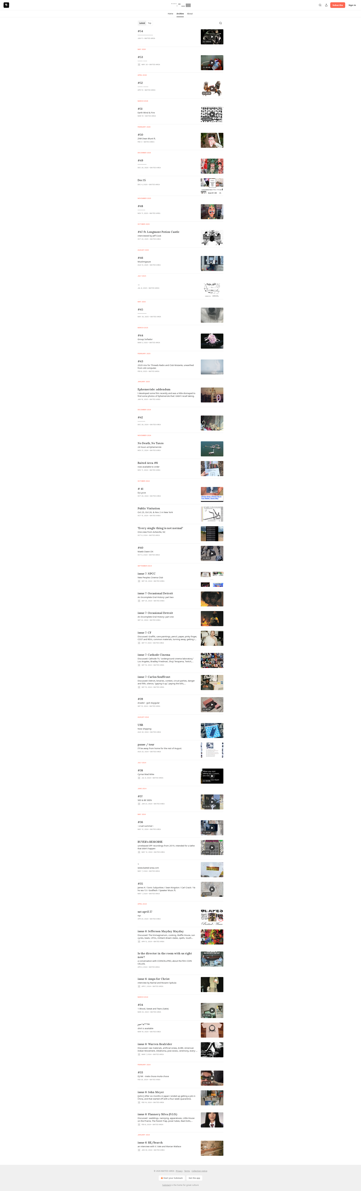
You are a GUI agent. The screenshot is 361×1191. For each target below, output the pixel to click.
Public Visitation (149, 508)
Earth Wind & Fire (146, 112)
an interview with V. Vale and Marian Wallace (159, 1146)
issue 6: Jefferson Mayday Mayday (161, 931)
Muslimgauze (144, 261)
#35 (140, 883)
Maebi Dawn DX (145, 551)
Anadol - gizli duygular (149, 702)
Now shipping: (145, 728)
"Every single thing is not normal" (160, 528)
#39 (140, 699)
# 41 (140, 488)
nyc (139, 915)
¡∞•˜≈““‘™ (144, 1024)
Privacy (179, 1171)
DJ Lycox (142, 492)
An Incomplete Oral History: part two (156, 597)
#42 (140, 417)
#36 (140, 822)
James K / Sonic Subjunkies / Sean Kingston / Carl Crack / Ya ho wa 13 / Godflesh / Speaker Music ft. (166, 889)
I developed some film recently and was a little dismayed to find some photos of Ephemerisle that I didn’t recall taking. (166, 394)
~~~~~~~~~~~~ (145, 35)
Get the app (194, 1178)
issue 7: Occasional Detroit (155, 593)
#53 (140, 57)
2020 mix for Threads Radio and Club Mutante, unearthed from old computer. (166, 366)
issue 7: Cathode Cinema (154, 654)
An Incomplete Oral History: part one (156, 616)
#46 (140, 257)
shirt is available (145, 1028)
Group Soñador (145, 339)
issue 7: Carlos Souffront (154, 677)
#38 (140, 770)
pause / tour (146, 744)
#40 (140, 547)
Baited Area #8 (148, 463)
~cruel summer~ (146, 825)
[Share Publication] (326, 5)
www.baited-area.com (148, 867)
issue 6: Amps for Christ (154, 979)
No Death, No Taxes (150, 443)
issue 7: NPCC (147, 573)
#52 (140, 83)
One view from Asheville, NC (151, 531)
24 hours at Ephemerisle (149, 447)
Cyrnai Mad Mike (146, 774)
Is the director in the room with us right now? (165, 955)
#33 (140, 1072)
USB (140, 725)
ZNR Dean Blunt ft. (147, 138)
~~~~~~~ (142, 164)
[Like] (139, 473)
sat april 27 (145, 911)
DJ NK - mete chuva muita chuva (153, 1076)
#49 (140, 160)
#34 (140, 1004)
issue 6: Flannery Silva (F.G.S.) (157, 1114)
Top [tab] (149, 23)
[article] (180, 36)
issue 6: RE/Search (150, 1142)
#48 (140, 206)
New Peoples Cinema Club (150, 577)
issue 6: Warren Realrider (155, 1044)
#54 (140, 31)
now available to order (148, 466)
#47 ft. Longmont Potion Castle (158, 232)
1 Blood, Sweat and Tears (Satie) (153, 1008)
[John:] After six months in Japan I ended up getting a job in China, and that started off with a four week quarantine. (166, 1097)
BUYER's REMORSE (150, 841)
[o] (212, 37)
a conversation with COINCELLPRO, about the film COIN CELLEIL (165, 962)
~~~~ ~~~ (142, 60)
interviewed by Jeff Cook (149, 235)
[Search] (320, 5)
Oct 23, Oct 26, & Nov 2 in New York (155, 512)
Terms (187, 1171)
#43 (140, 361)
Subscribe (338, 5)
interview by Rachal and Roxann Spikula (157, 982)
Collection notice (199, 1171)
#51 (140, 108)
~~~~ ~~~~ (143, 86)
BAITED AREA (150, 38)
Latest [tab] (142, 23)
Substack (166, 1185)
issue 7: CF (144, 632)
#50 (140, 134)
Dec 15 (142, 180)
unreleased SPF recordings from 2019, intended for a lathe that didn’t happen (166, 847)
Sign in (352, 5)
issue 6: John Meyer (151, 1092)
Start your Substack (173, 1178)
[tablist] (145, 23)
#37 (140, 796)
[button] (170, 13)
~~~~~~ (141, 209)
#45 (140, 309)
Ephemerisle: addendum (154, 389)
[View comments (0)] (159, 403)
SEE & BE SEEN (145, 800)
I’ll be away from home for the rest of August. (160, 748)
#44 (140, 335)
